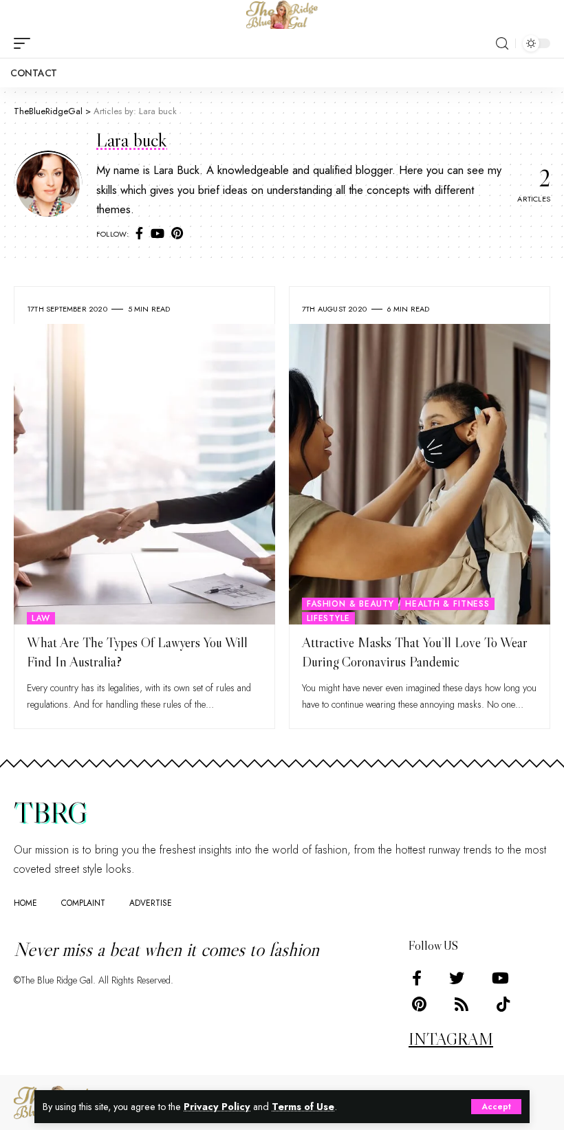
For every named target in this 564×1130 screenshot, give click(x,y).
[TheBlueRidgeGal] (282, 14)
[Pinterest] (177, 234)
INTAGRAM (451, 1039)
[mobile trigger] (25, 43)
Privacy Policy (217, 1106)
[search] (502, 43)
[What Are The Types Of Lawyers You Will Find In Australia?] (144, 474)
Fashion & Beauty (350, 604)
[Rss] (461, 1004)
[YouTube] (157, 234)
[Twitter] (456, 978)
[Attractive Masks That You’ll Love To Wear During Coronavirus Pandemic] (419, 474)
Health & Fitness (447, 604)
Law (41, 618)
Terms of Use (303, 1106)
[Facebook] (139, 234)
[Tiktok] (503, 1004)
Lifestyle (328, 618)
